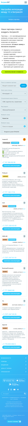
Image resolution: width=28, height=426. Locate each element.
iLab (3, 203)
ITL (3, 301)
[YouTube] (14, 389)
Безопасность (5, 397)
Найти (23, 85)
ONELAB (4, 236)
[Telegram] (17, 389)
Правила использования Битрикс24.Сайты (14, 405)
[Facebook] (8, 389)
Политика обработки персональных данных (14, 403)
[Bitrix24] (5, 2)
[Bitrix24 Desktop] (9, 380)
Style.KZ (4, 325)
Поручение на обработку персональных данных (14, 406)
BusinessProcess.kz (7, 268)
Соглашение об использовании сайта (14, 401)
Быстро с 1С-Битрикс (13, 421)
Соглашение (23, 397)
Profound (4, 173)
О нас (11, 399)
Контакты (15, 399)
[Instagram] (11, 389)
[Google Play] (14, 384)
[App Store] (20, 380)
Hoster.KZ (5, 139)
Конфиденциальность (14, 397)
